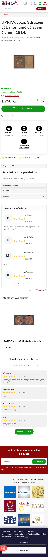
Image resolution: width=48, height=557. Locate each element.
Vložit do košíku (25, 108)
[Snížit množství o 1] (43, 101)
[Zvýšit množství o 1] (43, 98)
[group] (24, 328)
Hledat (41, 9)
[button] (24, 348)
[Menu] (45, 3)
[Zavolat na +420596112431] (30, 3)
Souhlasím (24, 550)
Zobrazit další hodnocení (36, 290)
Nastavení (24, 542)
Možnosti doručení (12, 96)
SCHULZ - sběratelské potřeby (25, 483)
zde (26, 536)
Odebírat (39, 461)
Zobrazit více (24, 431)
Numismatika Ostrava (15, 479)
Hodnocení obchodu (24, 359)
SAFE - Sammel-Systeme (34, 479)
